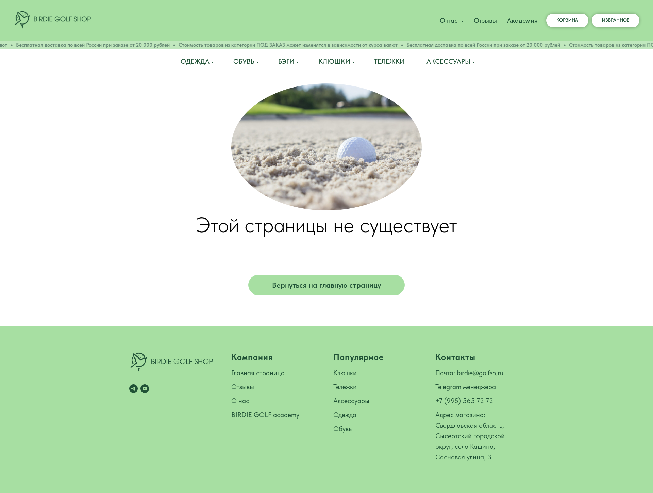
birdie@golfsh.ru (480, 373)
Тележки (389, 61)
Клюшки (334, 61)
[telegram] (133, 388)
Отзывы (485, 20)
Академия (522, 20)
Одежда (195, 61)
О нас (240, 401)
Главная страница (258, 373)
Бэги (286, 61)
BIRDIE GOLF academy (265, 415)
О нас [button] (449, 20)
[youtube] (144, 388)
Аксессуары (448, 61)
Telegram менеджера (465, 387)
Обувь (243, 61)
